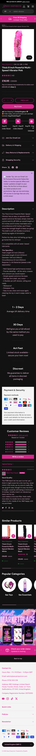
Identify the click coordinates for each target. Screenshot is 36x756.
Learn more (26, 2)
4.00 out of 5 (23, 435)
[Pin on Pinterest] (17, 167)
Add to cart (24, 100)
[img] (7, 470)
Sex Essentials (25, 595)
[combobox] (18, 11)
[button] (28, 6)
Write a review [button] (18, 457)
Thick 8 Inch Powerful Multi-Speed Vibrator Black (24, 547)
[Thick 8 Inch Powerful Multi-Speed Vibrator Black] (25, 532)
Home (3, 25)
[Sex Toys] (9, 585)
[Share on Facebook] (13, 167)
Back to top (18, 658)
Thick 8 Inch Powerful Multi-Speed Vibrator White (8, 547)
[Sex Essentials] (25, 585)
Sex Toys (9, 595)
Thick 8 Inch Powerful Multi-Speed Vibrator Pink (15, 26)
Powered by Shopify (21, 751)
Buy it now (18, 106)
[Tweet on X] (9, 167)
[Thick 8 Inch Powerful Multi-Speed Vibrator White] (9, 532)
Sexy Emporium (7, 64)
